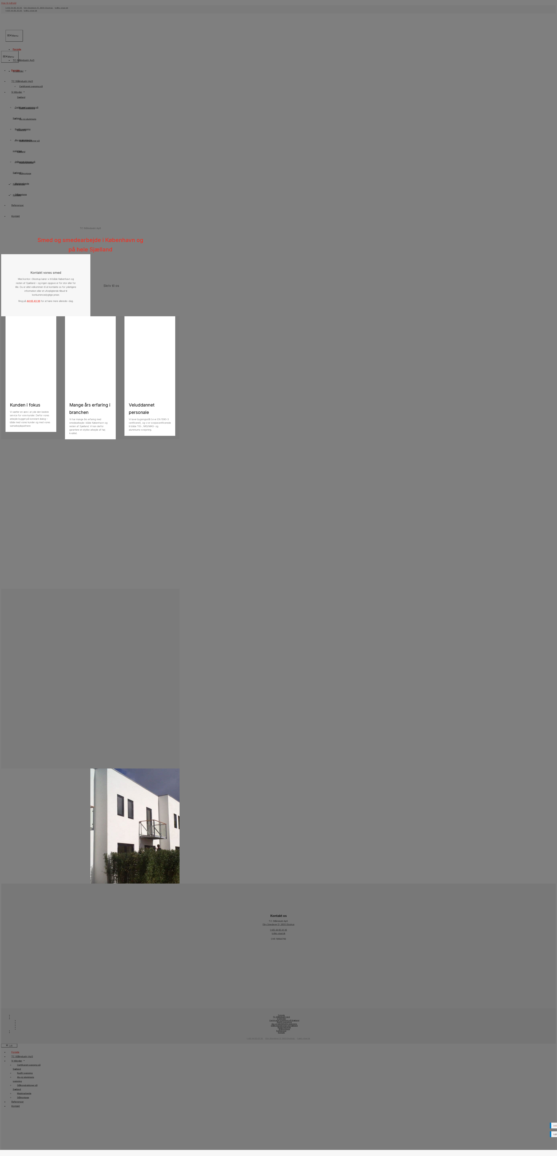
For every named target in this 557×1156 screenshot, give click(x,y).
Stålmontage (29, 524)
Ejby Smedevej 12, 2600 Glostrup (280, 1038)
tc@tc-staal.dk (27, 844)
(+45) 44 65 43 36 (64, 841)
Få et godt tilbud (28, 856)
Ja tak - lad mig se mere (32, 866)
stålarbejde (69, 498)
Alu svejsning (29, 516)
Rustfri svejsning (31, 512)
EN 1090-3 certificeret (32, 550)
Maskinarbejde (30, 520)
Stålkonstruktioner (32, 527)
